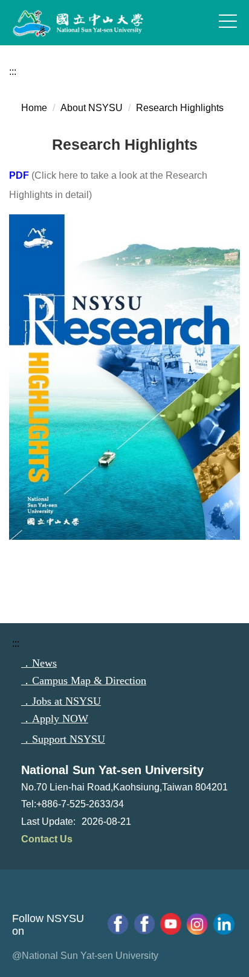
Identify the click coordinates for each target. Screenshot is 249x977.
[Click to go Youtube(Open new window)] (171, 924)
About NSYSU (91, 108)
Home (34, 108)
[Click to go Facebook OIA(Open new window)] (118, 924)
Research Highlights (180, 108)
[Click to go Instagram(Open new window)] (197, 924)
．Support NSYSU (63, 739)
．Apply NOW (54, 719)
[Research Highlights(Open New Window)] (124, 220)
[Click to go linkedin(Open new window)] (223, 924)
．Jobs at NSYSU (61, 701)
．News (39, 663)
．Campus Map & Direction (83, 680)
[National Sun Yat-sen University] (90, 23)
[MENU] (228, 21)
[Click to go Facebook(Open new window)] (144, 924)
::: (12, 71)
